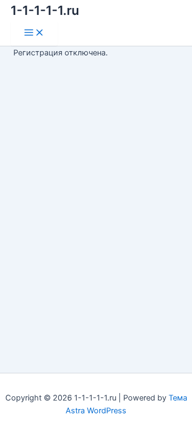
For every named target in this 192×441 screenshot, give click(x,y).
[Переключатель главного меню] (34, 33)
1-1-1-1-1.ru (45, 10)
